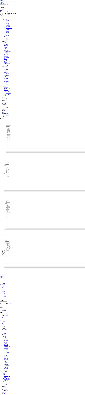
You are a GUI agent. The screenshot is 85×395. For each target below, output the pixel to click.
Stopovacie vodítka (8, 30)
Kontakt (2, 317)
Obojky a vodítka (5, 19)
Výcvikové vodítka (6, 256)
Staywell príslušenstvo (6, 84)
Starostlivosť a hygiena (5, 66)
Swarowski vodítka (8, 33)
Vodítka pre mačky (8, 35)
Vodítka (5, 27)
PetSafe (6, 79)
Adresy (2, 323)
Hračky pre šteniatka (6, 57)
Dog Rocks (6, 216)
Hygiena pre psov (6, 69)
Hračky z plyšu (5, 59)
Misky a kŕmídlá (5, 173)
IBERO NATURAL (5, 86)
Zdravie (2, 97)
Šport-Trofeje (3, 282)
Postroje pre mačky (6, 335)
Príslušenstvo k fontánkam (9, 204)
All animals (3, 285)
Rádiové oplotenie (6, 78)
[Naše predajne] (2, 277)
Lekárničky (5, 74)
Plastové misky (6, 180)
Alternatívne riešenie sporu (6, 115)
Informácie (3, 112)
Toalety (5, 76)
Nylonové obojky (8, 127)
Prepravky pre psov (5, 104)
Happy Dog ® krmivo (4, 296)
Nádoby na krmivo (6, 252)
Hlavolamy (7, 64)
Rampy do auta (4, 109)
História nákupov (3, 321)
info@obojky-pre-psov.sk (4, 329)
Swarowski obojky (8, 129)
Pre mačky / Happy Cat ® (7, 94)
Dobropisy (3, 322)
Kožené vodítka (7, 31)
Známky (4, 110)
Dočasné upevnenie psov (5, 387)
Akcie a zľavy (3, 308)
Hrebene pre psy (7, 73)
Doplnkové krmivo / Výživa (6, 95)
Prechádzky (4, 372)
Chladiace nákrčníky (6, 49)
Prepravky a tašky (6, 390)
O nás (3, 116)
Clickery (4, 101)
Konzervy (5, 89)
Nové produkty (3, 309)
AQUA (2, 287)
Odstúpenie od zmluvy (5, 113)
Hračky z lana (5, 60)
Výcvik (3, 254)
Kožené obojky (7, 22)
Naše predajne (1, 276)
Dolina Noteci (3, 291)
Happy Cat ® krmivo (4, 295)
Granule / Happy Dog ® (9, 244)
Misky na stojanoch (6, 53)
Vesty (4, 46)
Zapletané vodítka (7, 32)
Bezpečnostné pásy (5, 389)
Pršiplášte (6, 168)
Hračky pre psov (6, 56)
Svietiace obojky (7, 23)
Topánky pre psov (6, 48)
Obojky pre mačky (7, 25)
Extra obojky (7, 82)
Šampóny (8, 213)
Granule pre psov (6, 87)
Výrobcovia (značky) (4, 310)
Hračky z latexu (6, 58)
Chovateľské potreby (4, 18)
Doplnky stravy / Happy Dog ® (10, 247)
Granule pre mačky (6, 90)
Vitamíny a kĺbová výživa (7, 88)
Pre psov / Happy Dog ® (6, 91)
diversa (2, 290)
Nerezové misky (6, 175)
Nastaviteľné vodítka (9, 135)
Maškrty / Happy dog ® (8, 93)
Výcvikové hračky (5, 100)
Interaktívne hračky (6, 358)
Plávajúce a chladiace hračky (7, 63)
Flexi (2, 292)
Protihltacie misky (6, 54)
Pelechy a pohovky (6, 43)
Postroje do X (7, 38)
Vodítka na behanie (8, 34)
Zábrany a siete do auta (5, 108)
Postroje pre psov (6, 36)
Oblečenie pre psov (6, 50)
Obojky (5, 333)
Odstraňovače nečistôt (6, 75)
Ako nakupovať (3, 111)
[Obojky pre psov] (2, 3)
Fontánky (6, 203)
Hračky (3, 55)
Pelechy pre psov (6, 45)
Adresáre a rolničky (8, 26)
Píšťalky (4, 386)
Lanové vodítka (7, 29)
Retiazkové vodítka (8, 142)
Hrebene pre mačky (8, 211)
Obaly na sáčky (8, 206)
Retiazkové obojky (8, 124)
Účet (0, 320)
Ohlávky (5, 42)
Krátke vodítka (8, 140)
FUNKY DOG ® (3, 293)
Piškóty (3, 96)
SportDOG (7, 80)
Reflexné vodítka (8, 137)
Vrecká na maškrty (5, 98)
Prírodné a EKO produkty (7, 218)
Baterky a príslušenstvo (6, 81)
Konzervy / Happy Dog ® (8, 92)
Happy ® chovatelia (7, 249)
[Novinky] (1, 0)
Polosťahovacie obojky (8, 21)
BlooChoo (3, 288)
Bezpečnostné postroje (8, 39)
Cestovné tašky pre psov (8, 106)
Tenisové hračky (6, 65)
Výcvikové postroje (6, 257)
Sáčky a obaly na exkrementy (8, 201)
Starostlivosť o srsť (6, 72)
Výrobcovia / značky (2, 284)
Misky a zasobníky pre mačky (7, 51)
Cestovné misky (4, 103)
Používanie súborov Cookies (6, 114)
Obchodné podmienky (4, 313)
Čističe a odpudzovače (6, 70)
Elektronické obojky (6, 370)
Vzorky (5, 375)
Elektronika (4, 77)
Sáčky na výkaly (7, 67)
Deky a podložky (6, 44)
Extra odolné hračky (6, 61)
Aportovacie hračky (6, 359)
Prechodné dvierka (5, 83)
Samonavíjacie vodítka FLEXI (9, 28)
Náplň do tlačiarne (3, 283)
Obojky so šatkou (7, 24)
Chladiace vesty (6, 170)
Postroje (4, 334)
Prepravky (7, 105)
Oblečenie (5, 165)
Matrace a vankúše (7, 163)
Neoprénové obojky (8, 20)
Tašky (7, 107)
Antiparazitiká (6, 208)
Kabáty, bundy (5, 47)
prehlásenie (11, 303)
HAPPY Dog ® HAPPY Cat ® (7, 242)
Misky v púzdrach (7, 178)
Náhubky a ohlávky (5, 41)
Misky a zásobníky (6, 52)
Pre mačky (4, 85)
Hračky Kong (5, 62)
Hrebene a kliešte (7, 209)
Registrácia (1, 2)
